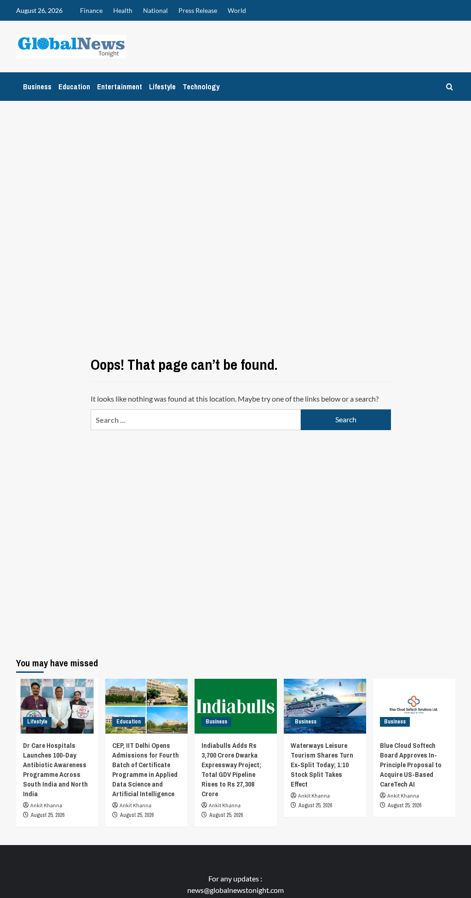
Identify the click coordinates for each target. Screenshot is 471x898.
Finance (91, 10)
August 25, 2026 (47, 815)
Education (74, 87)
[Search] (449, 87)
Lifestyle (162, 87)
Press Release (197, 10)
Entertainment (119, 87)
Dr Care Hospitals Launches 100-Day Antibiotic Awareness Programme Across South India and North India (55, 770)
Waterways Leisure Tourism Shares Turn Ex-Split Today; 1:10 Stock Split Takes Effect (322, 765)
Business (37, 87)
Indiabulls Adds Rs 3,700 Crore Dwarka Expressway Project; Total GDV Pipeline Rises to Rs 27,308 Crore (231, 770)
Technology (201, 87)
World (237, 10)
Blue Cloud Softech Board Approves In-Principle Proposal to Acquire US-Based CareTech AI (411, 765)
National (155, 10)
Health (122, 10)
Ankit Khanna (46, 806)
